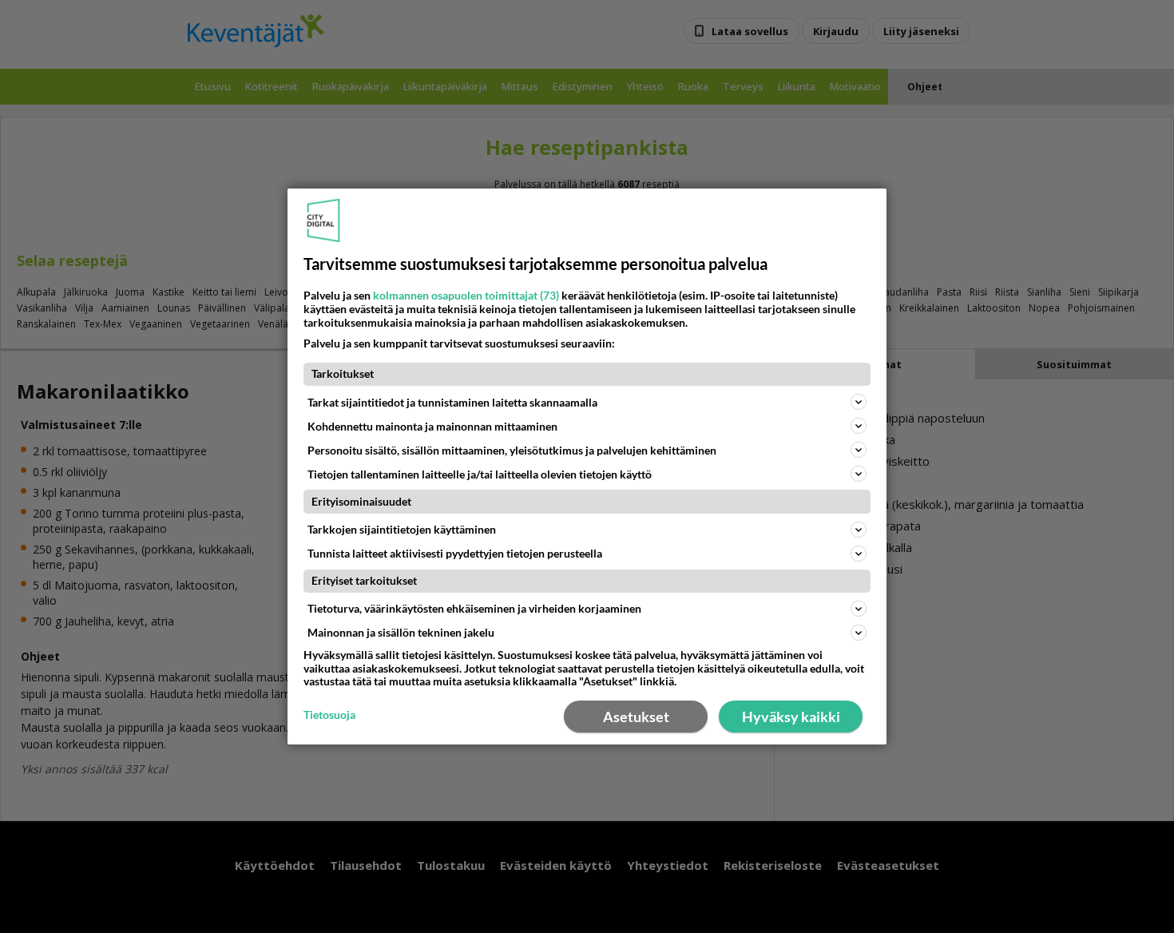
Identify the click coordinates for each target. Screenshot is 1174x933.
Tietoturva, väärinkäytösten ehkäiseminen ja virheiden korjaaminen (474, 608)
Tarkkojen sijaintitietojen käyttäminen (401, 529)
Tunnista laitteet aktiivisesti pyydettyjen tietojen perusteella (454, 553)
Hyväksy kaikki (791, 716)
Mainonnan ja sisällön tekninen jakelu (400, 632)
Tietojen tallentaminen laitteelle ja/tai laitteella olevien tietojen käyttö (479, 474)
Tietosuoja (329, 715)
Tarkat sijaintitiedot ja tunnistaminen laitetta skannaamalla (452, 402)
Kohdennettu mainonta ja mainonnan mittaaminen (432, 426)
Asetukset (636, 716)
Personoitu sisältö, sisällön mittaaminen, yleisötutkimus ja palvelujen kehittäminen (511, 450)
